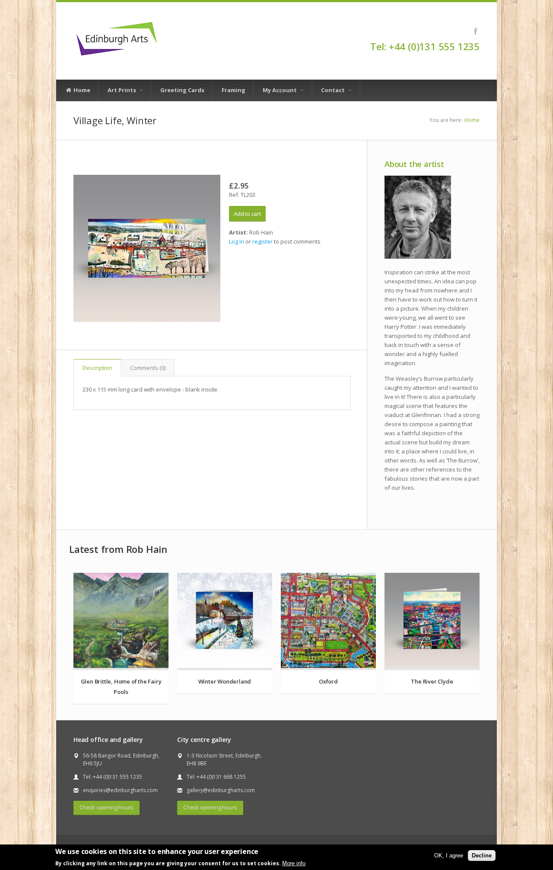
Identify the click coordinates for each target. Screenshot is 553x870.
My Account (280, 90)
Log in (236, 241)
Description (97, 368)
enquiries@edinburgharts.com (120, 790)
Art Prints (122, 90)
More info (293, 863)
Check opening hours (106, 807)
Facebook (475, 31)
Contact (333, 90)
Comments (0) (147, 368)
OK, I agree (448, 855)
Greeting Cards (182, 90)
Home (81, 90)
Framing (233, 90)
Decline (482, 855)
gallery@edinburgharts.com (221, 790)
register (262, 241)
